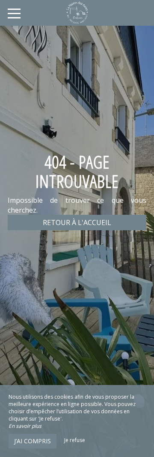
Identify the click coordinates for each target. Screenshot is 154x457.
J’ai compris (32, 441)
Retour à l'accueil (77, 222)
